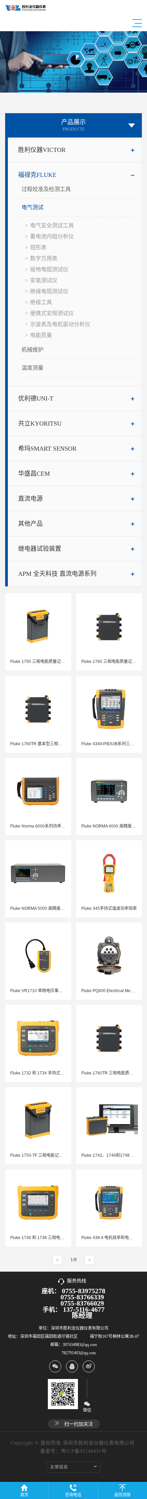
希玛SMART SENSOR (47, 448)
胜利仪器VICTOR (42, 149)
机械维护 (32, 350)
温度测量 (32, 368)
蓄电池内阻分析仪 (52, 236)
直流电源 (30, 498)
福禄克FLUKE (37, 174)
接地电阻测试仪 (49, 269)
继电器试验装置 (39, 548)
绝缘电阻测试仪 (49, 291)
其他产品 (30, 523)
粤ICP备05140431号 (84, 1451)
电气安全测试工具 (52, 225)
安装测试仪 (43, 280)
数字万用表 (43, 258)
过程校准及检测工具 (46, 189)
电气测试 (32, 207)
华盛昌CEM (34, 473)
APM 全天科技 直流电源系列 (57, 573)
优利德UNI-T (35, 398)
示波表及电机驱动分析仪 (60, 324)
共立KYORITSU (40, 423)
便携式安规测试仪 (52, 313)
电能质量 (41, 335)
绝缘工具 (41, 302)
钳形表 (38, 247)
